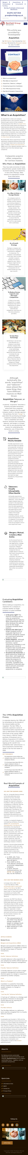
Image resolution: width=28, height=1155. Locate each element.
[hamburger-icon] (25, 24)
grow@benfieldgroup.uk (14, 15)
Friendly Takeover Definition (10, 968)
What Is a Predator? (7, 981)
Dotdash (19, 1040)
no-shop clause (5, 137)
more (2, 953)
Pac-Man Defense (6, 1008)
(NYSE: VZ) (11, 872)
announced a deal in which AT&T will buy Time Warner (13, 887)
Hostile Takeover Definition (9, 956)
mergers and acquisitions (17, 144)
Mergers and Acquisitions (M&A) (11, 943)
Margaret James (21, 43)
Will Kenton (8, 41)
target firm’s (22, 124)
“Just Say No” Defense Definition (11, 994)
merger (20, 414)
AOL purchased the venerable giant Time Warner (12, 824)
